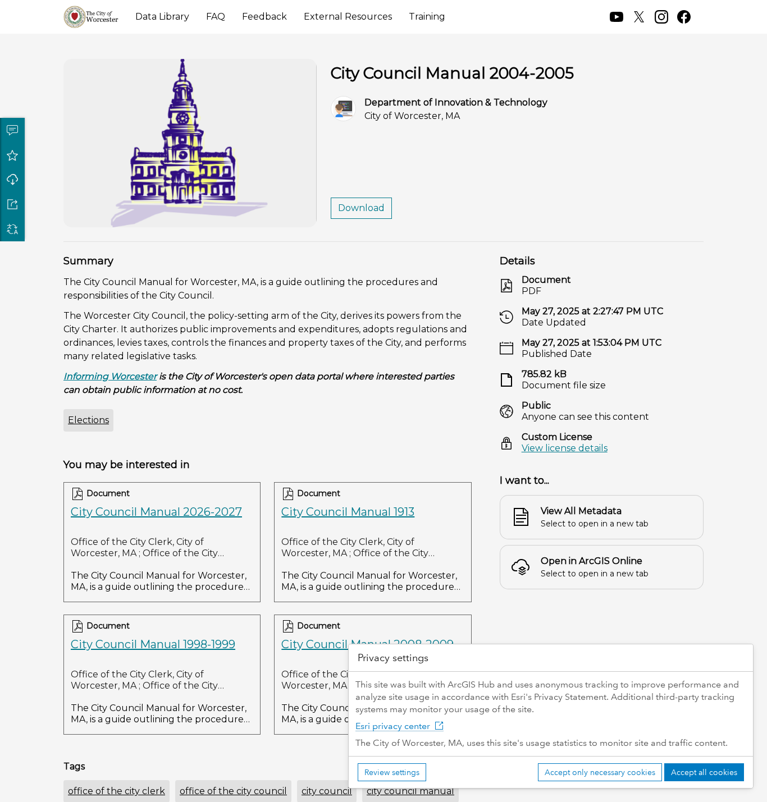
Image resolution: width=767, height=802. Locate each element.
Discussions (12, 130)
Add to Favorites (12, 155)
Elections (88, 420)
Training (427, 16)
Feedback (264, 16)
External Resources (348, 16)
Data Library (162, 16)
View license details (565, 448)
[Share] (12, 204)
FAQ (215, 16)
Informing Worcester (110, 376)
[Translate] (12, 229)
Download (12, 179)
